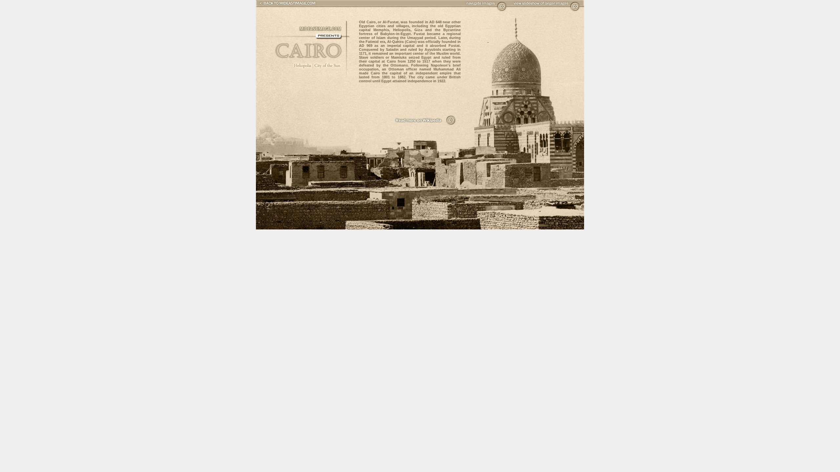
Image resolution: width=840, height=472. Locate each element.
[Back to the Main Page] (286, 4)
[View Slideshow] (575, 9)
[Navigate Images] (502, 9)
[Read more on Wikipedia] (451, 124)
